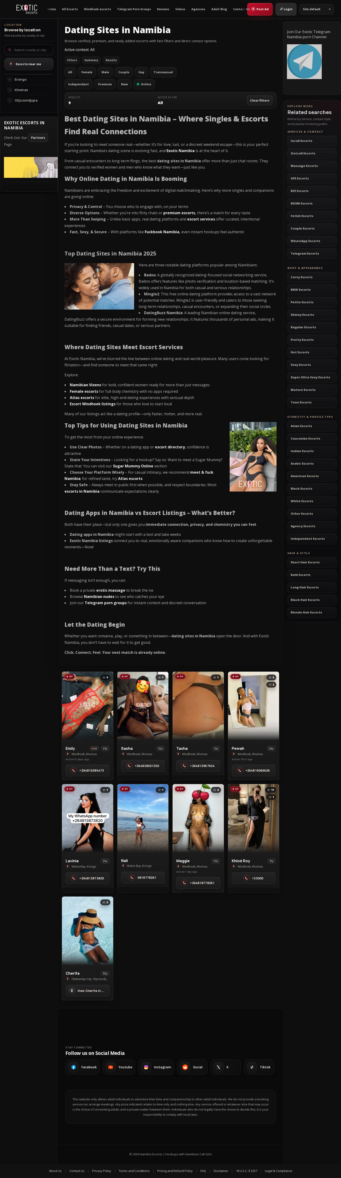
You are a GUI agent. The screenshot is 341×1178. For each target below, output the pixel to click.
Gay (141, 72)
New (124, 84)
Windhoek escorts (97, 9)
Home (51, 9)
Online (146, 84)
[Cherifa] (87, 931)
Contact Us (241, 9)
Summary (91, 60)
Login (288, 9)
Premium (105, 84)
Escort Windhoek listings (93, 403)
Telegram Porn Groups (134, 9)
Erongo (20, 79)
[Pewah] (253, 706)
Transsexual (163, 72)
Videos (180, 9)
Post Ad (260, 8)
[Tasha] (198, 706)
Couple (123, 72)
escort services (201, 219)
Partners (38, 137)
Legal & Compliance (278, 1171)
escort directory (170, 447)
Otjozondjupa (26, 100)
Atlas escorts (130, 478)
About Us (55, 1171)
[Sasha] (143, 706)
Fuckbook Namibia (162, 231)
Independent (78, 84)
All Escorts (70, 9)
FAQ (203, 1171)
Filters (72, 60)
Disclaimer (221, 1171)
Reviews (163, 9)
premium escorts (179, 212)
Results (111, 60)
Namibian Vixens (85, 384)
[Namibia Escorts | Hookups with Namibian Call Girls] (26, 9)
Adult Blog (219, 9)
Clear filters (259, 100)
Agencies (198, 9)
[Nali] (143, 818)
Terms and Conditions (134, 1171)
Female (86, 72)
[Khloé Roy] (253, 818)
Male (105, 72)
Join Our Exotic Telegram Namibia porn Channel (308, 34)
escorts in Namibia (82, 491)
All (70, 72)
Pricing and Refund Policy (175, 1171)
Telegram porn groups (106, 602)
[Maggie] (198, 818)
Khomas (21, 90)
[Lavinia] (87, 818)
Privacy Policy (101, 1171)
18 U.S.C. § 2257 (246, 1171)
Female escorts (84, 391)
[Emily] (87, 706)
